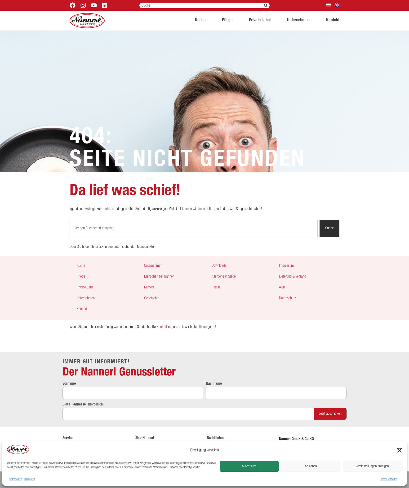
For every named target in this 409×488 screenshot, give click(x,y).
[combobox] (201, 5)
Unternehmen (298, 20)
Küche (200, 20)
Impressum (29, 479)
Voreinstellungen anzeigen (372, 466)
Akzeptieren (249, 466)
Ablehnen (311, 466)
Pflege (227, 20)
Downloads (219, 266)
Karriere (149, 288)
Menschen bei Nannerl (159, 277)
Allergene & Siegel (224, 277)
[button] (399, 450)
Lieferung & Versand (292, 277)
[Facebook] (73, 5)
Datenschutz (15, 479)
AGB (282, 288)
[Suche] (267, 5)
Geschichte (151, 299)
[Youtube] (94, 5)
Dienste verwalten (388, 479)
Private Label (260, 20)
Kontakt (332, 20)
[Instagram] (83, 5)
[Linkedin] (104, 5)
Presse (216, 288)
